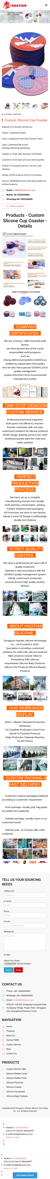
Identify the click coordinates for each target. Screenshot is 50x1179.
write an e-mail (12, 1137)
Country (7, 921)
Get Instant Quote (25, 1175)
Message (9, 931)
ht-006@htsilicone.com (24, 190)
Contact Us (11, 1053)
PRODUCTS (10, 1062)
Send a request (17, 206)
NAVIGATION (11, 1020)
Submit (9, 970)
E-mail (7, 901)
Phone (6, 911)
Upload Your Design (12, 960)
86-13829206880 (20, 1127)
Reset (18, 970)
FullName (9, 891)
